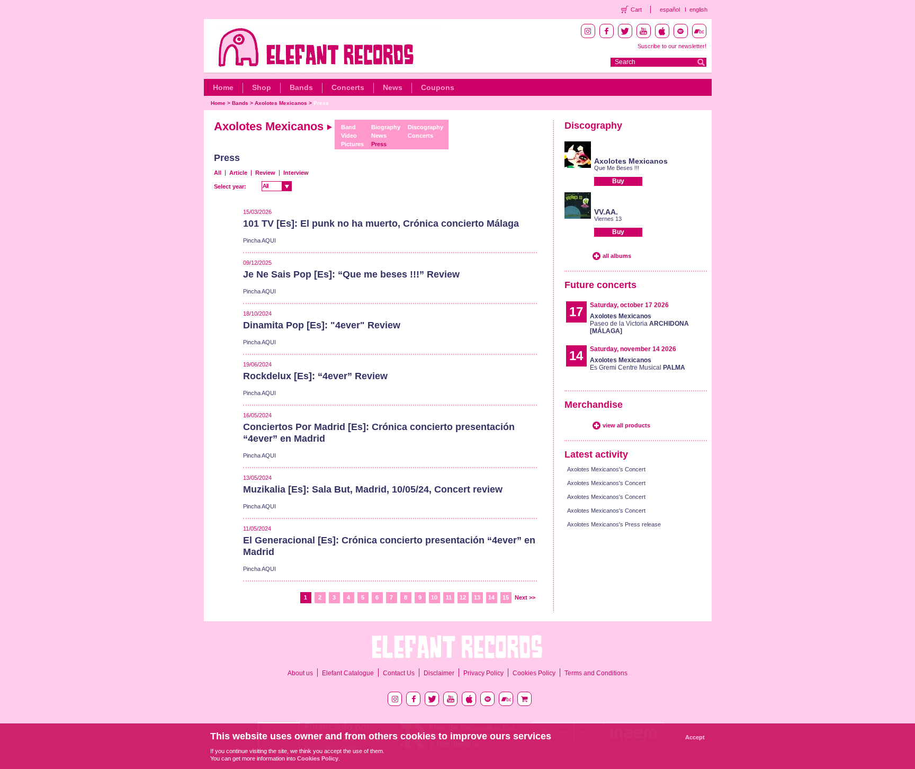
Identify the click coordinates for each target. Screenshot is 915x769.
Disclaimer (439, 673)
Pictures (352, 144)
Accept (695, 737)
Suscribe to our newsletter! (672, 46)
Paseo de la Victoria (639, 323)
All (217, 172)
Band (348, 127)
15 (506, 597)
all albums (617, 256)
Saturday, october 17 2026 (629, 305)
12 (463, 597)
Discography (425, 127)
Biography (385, 127)
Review (265, 172)
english (698, 9)
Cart (636, 9)
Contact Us (399, 673)
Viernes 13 (608, 219)
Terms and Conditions (595, 673)
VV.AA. (606, 212)
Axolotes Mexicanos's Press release (614, 524)
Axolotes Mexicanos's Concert (606, 469)
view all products (626, 425)
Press (321, 103)
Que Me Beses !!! (616, 168)
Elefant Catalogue (348, 673)
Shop (261, 87)
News (392, 87)
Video (349, 135)
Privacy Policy (483, 673)
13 (477, 597)
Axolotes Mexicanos (281, 103)
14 (491, 597)
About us (300, 673)
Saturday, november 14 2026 (633, 349)
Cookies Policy (534, 673)
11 (449, 597)
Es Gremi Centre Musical (637, 363)
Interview (296, 172)
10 (434, 597)
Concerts (347, 87)
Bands (301, 87)
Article (238, 172)
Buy (618, 181)
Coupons (437, 87)
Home (223, 87)
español (670, 9)
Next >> (525, 597)
